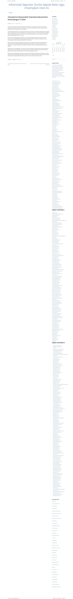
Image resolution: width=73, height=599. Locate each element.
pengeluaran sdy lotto (56, 586)
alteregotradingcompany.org (57, 186)
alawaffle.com (55, 390)
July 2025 (53, 26)
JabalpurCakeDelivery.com (57, 108)
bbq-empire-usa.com (56, 330)
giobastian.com (56, 414)
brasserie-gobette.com (56, 321)
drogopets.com (55, 333)
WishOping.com (55, 121)
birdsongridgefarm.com (57, 462)
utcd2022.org (54, 228)
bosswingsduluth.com (56, 300)
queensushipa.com (55, 135)
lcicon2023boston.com (56, 205)
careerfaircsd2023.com (56, 201)
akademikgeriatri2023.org (57, 223)
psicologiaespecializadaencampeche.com (60, 354)
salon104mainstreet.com (56, 277)
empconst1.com (55, 140)
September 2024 (55, 35)
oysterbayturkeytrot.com (57, 407)
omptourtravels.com (56, 480)
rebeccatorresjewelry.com (57, 131)
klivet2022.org (54, 232)
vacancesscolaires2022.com (57, 208)
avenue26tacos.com (56, 381)
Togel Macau (54, 540)
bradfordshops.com (55, 178)
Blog (11, 59)
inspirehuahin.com (55, 144)
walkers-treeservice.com (57, 424)
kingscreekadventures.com (57, 117)
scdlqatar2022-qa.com (56, 217)
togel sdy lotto (55, 579)
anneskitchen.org (56, 386)
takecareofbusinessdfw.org (57, 113)
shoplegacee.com (55, 122)
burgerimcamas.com (56, 495)
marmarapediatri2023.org (57, 224)
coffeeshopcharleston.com (57, 276)
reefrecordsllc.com (56, 389)
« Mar (53, 55)
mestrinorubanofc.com (57, 475)
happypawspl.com (55, 268)
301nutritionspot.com (57, 458)
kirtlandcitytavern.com (57, 456)
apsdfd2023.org (55, 197)
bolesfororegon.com (57, 471)
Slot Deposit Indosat (56, 503)
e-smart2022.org (55, 170)
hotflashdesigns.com (56, 151)
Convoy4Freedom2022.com (57, 192)
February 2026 (55, 19)
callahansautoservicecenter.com (58, 269)
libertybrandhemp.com (57, 465)
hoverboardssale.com (56, 95)
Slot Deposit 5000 (55, 535)
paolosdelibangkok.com (56, 311)
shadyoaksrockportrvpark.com (58, 255)
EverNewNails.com (55, 154)
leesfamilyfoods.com (56, 173)
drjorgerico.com (55, 134)
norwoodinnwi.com (56, 467)
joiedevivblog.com (56, 463)
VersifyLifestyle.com (56, 116)
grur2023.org (54, 193)
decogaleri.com (55, 250)
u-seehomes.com (55, 161)
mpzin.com (54, 126)
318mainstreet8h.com (56, 280)
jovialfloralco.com (55, 158)
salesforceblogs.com (56, 104)
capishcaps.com (55, 339)
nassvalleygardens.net (57, 477)
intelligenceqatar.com (56, 110)
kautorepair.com (55, 258)
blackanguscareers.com (57, 469)
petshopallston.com (56, 380)
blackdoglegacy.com (56, 367)
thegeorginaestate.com (56, 308)
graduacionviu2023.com (57, 397)
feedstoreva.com (55, 331)
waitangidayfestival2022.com (57, 206)
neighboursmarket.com (57, 468)
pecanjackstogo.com (56, 398)
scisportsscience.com (57, 493)
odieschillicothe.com (56, 263)
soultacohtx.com (55, 338)
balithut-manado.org (56, 184)
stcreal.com (54, 127)
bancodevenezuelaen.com (57, 90)
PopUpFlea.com (55, 129)
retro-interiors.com (55, 166)
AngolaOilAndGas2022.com (57, 191)
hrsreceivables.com (55, 139)
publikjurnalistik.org (56, 485)
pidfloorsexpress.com (56, 88)
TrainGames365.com (56, 105)
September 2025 (55, 23)
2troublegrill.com (56, 420)
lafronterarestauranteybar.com (59, 408)
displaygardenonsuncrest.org (57, 329)
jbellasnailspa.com (55, 304)
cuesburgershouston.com (57, 353)
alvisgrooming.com (55, 307)
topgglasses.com (56, 382)
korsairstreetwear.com (57, 379)
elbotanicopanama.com (56, 254)
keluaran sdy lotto (55, 584)
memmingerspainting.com (57, 145)
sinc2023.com (54, 216)
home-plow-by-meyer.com (58, 364)
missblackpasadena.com (57, 385)
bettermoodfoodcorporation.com (58, 91)
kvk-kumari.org (56, 490)
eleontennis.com (55, 175)
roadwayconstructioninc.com (57, 316)
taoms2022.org (55, 234)
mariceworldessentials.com (57, 294)
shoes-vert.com (55, 252)
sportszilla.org (55, 318)
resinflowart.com (56, 376)
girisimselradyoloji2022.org (57, 226)
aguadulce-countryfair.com (57, 298)
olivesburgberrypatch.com (58, 411)
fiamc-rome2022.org (56, 293)
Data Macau (54, 508)
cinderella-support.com (56, 142)
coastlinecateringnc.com (57, 351)
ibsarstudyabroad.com (56, 239)
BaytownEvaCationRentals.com (58, 107)
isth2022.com (54, 212)
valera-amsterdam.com (57, 464)
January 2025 (54, 30)
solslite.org (55, 433)
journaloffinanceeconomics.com (59, 489)
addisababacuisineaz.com (57, 494)
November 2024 (55, 32)
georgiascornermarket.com (57, 271)
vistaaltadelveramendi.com (58, 350)
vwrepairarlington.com (57, 345)
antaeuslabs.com (55, 118)
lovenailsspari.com (55, 281)
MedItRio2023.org (55, 204)
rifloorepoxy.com (56, 416)
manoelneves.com (55, 99)
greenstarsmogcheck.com (57, 267)
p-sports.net (55, 377)
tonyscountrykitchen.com (57, 303)
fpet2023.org (54, 169)
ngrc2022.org (54, 171)
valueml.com (54, 130)
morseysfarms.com (55, 324)
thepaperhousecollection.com (58, 430)
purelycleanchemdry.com (56, 119)
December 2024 (55, 31)
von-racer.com (54, 274)
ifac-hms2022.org (55, 233)
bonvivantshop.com (55, 123)
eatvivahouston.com (56, 368)
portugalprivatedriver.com (57, 273)
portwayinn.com (56, 434)
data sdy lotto (54, 581)
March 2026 (54, 18)
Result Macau (54, 506)
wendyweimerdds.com (56, 136)
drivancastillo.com (56, 442)
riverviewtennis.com (56, 325)
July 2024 (53, 37)
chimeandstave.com (56, 371)
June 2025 (54, 27)
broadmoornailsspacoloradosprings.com (60, 384)
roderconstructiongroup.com (57, 243)
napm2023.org (55, 196)
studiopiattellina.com (56, 286)
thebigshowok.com (56, 370)
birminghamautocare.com (57, 302)
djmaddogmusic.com (56, 436)
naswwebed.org (55, 183)
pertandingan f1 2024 (18, 59)
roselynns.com (55, 101)
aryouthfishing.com (56, 392)
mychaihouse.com (55, 306)
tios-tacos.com (55, 394)
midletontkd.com (56, 445)
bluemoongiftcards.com (57, 451)
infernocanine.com (56, 429)
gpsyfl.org (54, 340)
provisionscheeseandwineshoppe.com (59, 220)
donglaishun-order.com (56, 291)
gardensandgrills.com (57, 446)
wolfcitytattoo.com (56, 406)
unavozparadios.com (56, 251)
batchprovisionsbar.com (56, 320)
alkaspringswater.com (56, 278)
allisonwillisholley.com (57, 432)
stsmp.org (54, 97)
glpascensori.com (56, 415)
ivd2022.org (54, 237)
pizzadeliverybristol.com (56, 265)
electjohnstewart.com (57, 478)
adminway (19, 23)
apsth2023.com (55, 202)
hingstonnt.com (55, 92)
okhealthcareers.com (56, 81)
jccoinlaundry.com (55, 256)
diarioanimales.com (55, 249)
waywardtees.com (55, 87)
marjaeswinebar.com (56, 259)
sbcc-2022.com (55, 189)
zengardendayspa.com (57, 399)
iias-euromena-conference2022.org (58, 236)
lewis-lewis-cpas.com (56, 174)
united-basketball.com (57, 393)
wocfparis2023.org (55, 215)
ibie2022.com (54, 188)
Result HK (54, 501)
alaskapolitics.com (55, 96)
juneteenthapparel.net (57, 486)
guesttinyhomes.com (57, 363)
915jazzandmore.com (56, 296)
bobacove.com (54, 312)
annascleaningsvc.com (57, 405)
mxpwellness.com (56, 428)
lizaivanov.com (55, 362)
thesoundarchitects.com (57, 437)
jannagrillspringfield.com (56, 287)
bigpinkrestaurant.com (56, 143)
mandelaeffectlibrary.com (57, 100)
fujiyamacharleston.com (56, 289)
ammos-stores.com (56, 459)
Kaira (14, 598)
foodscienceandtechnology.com (59, 491)
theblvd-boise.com (55, 167)
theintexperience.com (56, 82)
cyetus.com (54, 177)
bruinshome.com (56, 403)
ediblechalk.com (55, 334)
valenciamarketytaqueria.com (58, 388)
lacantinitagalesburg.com (57, 264)
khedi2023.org (54, 221)
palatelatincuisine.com (57, 366)
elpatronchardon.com (56, 290)
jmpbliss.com (54, 132)
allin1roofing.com (56, 438)
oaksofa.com (54, 337)
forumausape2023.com (56, 199)
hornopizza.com (56, 358)
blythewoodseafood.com (56, 309)
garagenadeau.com (55, 152)
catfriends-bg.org (55, 84)
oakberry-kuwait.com (56, 282)
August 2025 (54, 24)
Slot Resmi (54, 552)
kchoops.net (55, 454)
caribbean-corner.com (57, 450)
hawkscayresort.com (56, 246)
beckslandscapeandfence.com (58, 349)
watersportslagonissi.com (57, 162)
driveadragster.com (56, 359)
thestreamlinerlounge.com (58, 473)
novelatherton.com (56, 476)
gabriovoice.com (56, 375)
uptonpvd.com (55, 419)
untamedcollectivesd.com (57, 427)
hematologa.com (56, 360)
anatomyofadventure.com (57, 441)
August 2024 (54, 36)
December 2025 (55, 22)
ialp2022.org (54, 230)
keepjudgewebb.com (57, 440)
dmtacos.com (55, 355)
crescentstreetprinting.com (58, 357)
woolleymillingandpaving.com (58, 417)
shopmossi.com (56, 425)
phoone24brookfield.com (56, 313)
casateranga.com (56, 421)
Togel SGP (61, 0)
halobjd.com (54, 109)
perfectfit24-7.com (55, 272)
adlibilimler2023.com (56, 182)
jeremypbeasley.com (56, 147)
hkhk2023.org (54, 195)
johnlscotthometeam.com (57, 160)
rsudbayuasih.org (56, 483)
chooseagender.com (56, 94)
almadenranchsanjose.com (57, 179)
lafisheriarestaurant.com (56, 295)
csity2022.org (54, 238)
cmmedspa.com (56, 443)
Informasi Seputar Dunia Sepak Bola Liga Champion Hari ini (36, 6)
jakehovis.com (54, 299)
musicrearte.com (55, 322)
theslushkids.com (56, 412)
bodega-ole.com (56, 472)
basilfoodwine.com (56, 447)
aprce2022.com (55, 187)
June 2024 (54, 39)
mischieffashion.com (56, 164)
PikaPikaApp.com (55, 112)
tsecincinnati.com (55, 242)
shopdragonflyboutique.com (57, 317)
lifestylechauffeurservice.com (57, 153)
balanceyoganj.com (55, 103)
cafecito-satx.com (56, 395)
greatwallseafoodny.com (57, 372)
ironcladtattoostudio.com (57, 402)
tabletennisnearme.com (56, 335)
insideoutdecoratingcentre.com (58, 156)
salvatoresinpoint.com (56, 157)
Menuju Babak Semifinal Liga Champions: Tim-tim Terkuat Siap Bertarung (58, 76)
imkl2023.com (54, 200)
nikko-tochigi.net (56, 449)
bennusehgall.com (55, 241)
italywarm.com (55, 487)
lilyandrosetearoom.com (57, 410)
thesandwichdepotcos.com (57, 148)
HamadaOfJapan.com (56, 114)
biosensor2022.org (55, 229)
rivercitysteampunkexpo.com (58, 452)
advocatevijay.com (55, 180)
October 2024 (54, 33)
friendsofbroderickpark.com (57, 285)
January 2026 (54, 21)
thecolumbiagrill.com (56, 219)
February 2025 (55, 28)
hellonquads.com (55, 247)
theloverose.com (56, 373)
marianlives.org (55, 86)
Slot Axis (53, 537)
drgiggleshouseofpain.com (57, 149)
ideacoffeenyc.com (55, 261)
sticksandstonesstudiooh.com (58, 423)
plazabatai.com (55, 245)
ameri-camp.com (55, 138)
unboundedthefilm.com (56, 83)
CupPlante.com (55, 125)
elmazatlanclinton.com (56, 260)
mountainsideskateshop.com (58, 455)
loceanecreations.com (57, 460)
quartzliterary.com (55, 283)
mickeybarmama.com (56, 315)
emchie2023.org (55, 225)
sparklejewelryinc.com (57, 401)
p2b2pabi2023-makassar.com (57, 214)
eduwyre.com (54, 165)
